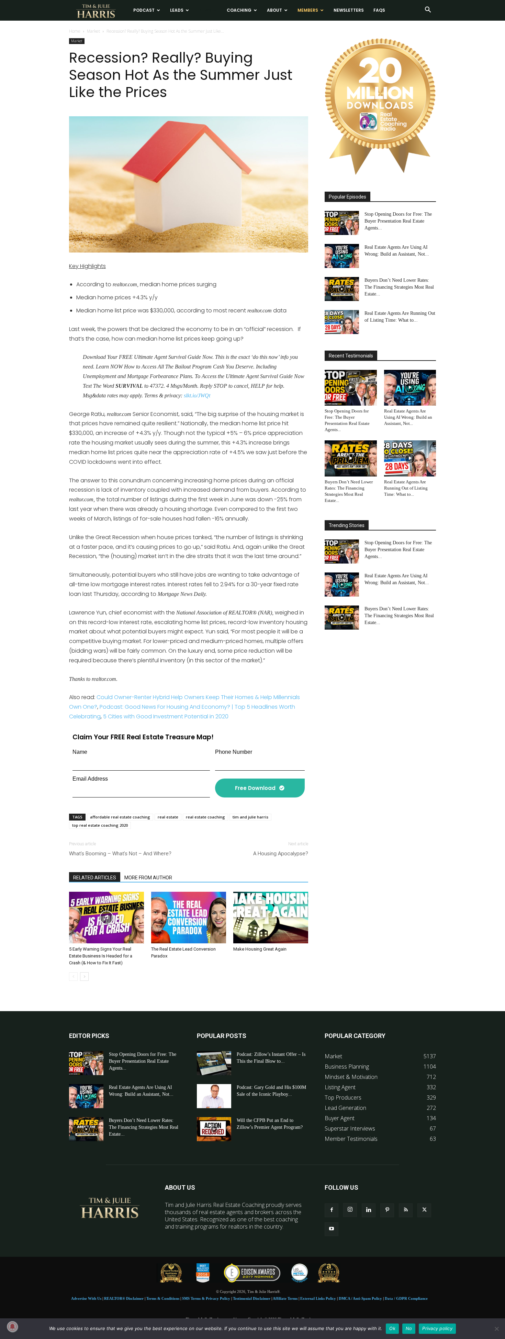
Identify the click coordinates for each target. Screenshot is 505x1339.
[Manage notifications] (12, 1326)
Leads (176, 10)
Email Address (90, 779)
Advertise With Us (86, 1298)
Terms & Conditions (162, 1298)
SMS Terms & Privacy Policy (206, 1298)
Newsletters (349, 10)
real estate (168, 817)
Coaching (239, 10)
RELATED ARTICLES (94, 877)
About (274, 10)
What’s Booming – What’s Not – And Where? (120, 853)
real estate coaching (205, 817)
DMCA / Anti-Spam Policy (360, 1298)
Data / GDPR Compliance (406, 1298)
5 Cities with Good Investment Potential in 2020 (165, 716)
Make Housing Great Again (260, 949)
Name (79, 752)
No (409, 1328)
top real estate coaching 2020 (100, 825)
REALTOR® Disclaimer (124, 1298)
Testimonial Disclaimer (251, 1298)
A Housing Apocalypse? (280, 853)
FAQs (379, 10)
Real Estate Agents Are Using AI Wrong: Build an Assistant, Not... (408, 417)
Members (308, 10)
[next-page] (84, 976)
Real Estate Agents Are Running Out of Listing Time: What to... (406, 488)
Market (93, 31)
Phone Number (233, 752)
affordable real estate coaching (120, 817)
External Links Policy (318, 1298)
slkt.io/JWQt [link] (197, 395)
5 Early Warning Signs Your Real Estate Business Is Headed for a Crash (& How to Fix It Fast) (100, 955)
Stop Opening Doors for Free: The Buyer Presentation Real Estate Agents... (398, 221)
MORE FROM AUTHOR (148, 877)
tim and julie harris (250, 817)
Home (74, 31)
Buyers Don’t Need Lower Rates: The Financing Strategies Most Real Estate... (399, 287)
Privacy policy (437, 1328)
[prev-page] (73, 976)
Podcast (144, 10)
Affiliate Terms (285, 1298)
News (205, 10)
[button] (427, 10)
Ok (392, 1328)
